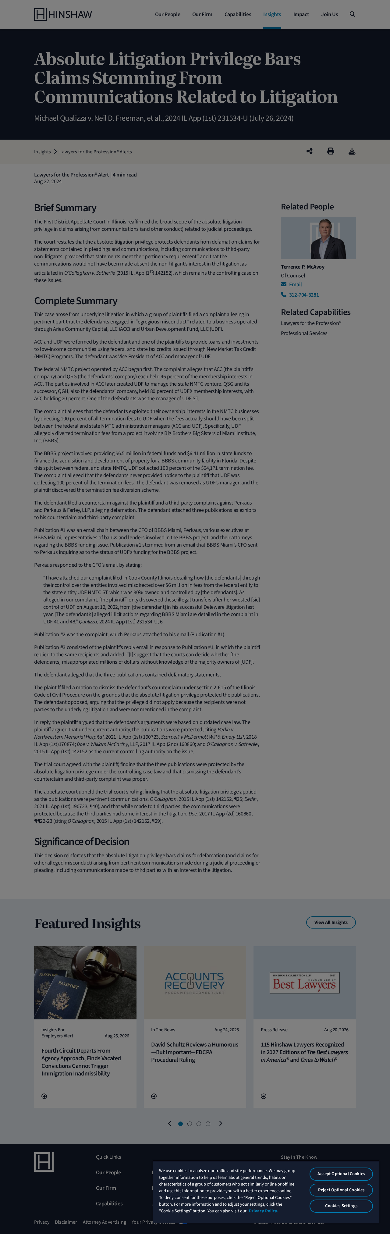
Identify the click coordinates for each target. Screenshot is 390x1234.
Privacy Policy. (263, 1211)
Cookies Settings (341, 1206)
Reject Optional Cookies (341, 1190)
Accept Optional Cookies (341, 1174)
